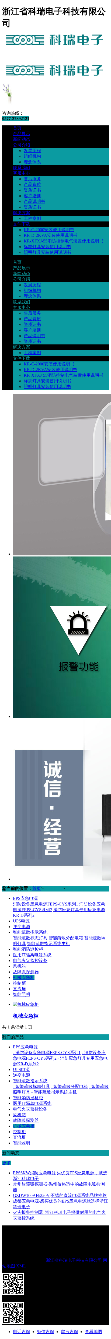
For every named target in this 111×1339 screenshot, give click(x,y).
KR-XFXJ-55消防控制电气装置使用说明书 (63, 241)
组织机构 (32, 156)
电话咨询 (21, 1331)
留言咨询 (69, 1331)
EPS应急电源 (25, 898)
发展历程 (32, 150)
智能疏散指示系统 (30, 932)
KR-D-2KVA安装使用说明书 (50, 235)
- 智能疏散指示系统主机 (54, 1092)
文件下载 (21, 224)
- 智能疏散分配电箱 (69, 1086)
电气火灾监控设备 (30, 960)
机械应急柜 (76, 888)
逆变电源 (21, 926)
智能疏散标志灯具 (30, 938)
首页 (17, 128)
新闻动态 (21, 139)
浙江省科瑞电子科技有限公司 (74, 1260)
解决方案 (21, 212)
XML (21, 1266)
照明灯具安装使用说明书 (47, 252)
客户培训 (32, 195)
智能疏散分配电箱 (65, 938)
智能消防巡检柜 (28, 949)
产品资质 (32, 184)
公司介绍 (21, 145)
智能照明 (21, 994)
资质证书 (32, 190)
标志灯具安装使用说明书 (47, 246)
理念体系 (32, 162)
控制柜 (19, 983)
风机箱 (19, 966)
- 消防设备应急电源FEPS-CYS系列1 (47, 1052)
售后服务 (32, 179)
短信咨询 (45, 1331)
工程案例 (32, 218)
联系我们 (21, 167)
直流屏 (19, 988)
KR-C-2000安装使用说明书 (49, 229)
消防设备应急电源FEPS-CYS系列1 (45, 904)
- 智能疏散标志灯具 (31, 1086)
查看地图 (93, 1331)
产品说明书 (34, 201)
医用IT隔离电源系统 (32, 955)
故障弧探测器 (26, 972)
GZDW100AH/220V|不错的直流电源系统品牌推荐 (60, 1195)
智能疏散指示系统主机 (48, 943)
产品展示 (21, 133)
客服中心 (21, 173)
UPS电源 (21, 921)
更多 (6, 1163)
